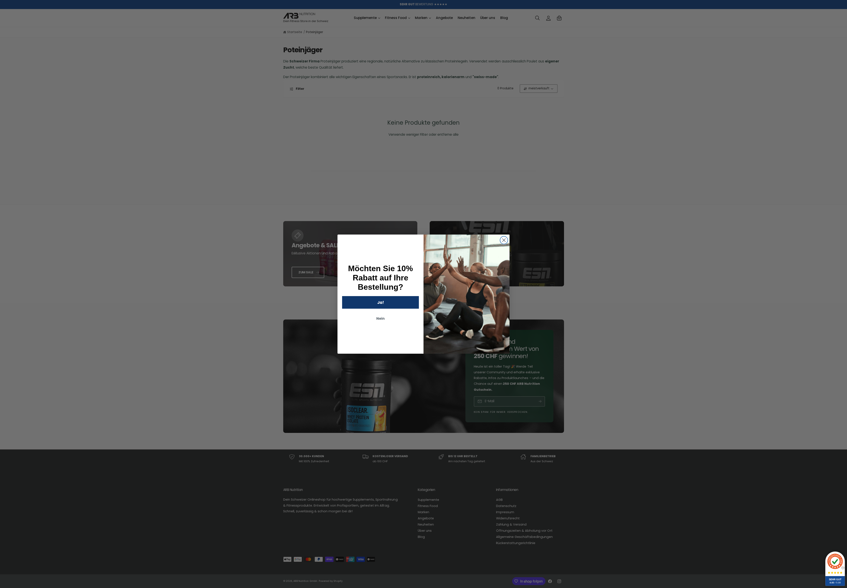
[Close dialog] (504, 240)
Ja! (380, 302)
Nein (380, 318)
